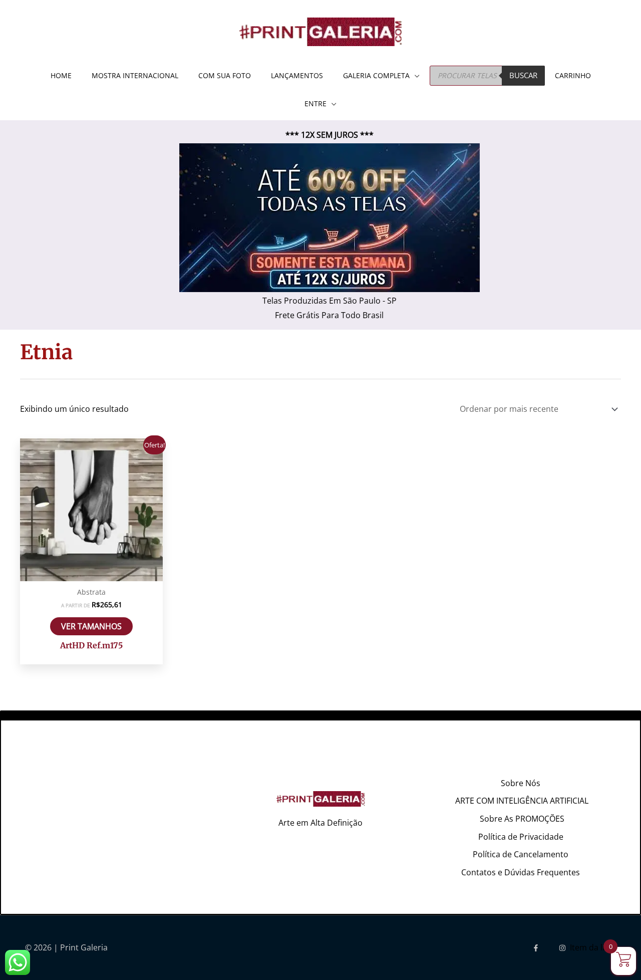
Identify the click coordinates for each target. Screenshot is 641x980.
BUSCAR (523, 75)
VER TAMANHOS (91, 626)
